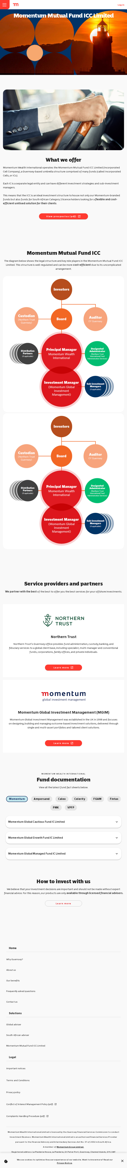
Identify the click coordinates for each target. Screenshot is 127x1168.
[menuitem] (16, 4)
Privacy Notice (64, 1163)
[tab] (17, 799)
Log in (121, 5)
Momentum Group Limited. (70, 1147)
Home (13, 948)
